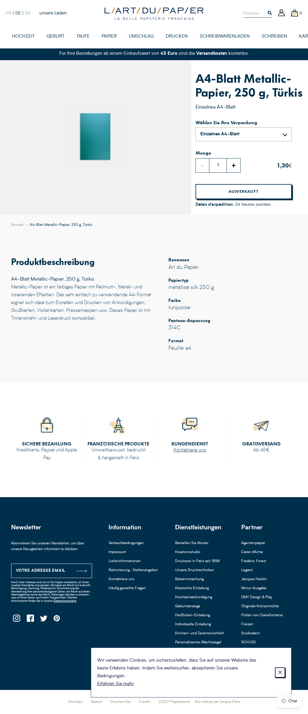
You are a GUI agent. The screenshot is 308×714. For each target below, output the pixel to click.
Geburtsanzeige (187, 606)
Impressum (117, 552)
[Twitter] (43, 620)
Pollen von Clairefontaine (262, 615)
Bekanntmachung (189, 579)
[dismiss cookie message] (280, 672)
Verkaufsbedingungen (126, 543)
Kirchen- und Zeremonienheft (199, 633)
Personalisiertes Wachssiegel (198, 642)
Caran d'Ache (252, 552)
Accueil (17, 225)
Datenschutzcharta (64, 601)
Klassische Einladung (192, 588)
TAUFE (83, 36)
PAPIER (109, 36)
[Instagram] (16, 620)
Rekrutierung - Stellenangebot (133, 570)
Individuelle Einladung (193, 624)
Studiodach (250, 633)
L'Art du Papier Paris (154, 13)
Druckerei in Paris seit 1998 (197, 561)
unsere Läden (53, 13)
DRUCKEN (177, 36)
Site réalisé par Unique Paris (217, 702)
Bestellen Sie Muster (191, 543)
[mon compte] (281, 13)
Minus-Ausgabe (253, 588)
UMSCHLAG (141, 36)
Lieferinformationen (125, 561)
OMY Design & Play (256, 597)
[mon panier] (294, 13)
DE (18, 13)
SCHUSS (248, 642)
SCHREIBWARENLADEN (225, 36)
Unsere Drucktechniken (194, 570)
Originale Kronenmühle (260, 606)
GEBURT (55, 36)
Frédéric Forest (253, 561)
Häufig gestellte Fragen (127, 588)
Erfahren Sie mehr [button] (115, 684)
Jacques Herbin (254, 579)
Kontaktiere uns (190, 450)
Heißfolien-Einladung (192, 615)
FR (8, 13)
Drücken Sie (120, 702)
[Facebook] (30, 620)
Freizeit (247, 624)
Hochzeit (75, 702)
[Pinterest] (57, 620)
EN (27, 13)
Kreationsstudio (187, 552)
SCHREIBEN (274, 36)
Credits (144, 702)
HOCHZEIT (23, 36)
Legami (247, 570)
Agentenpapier (253, 543)
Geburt (96, 702)
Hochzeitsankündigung (193, 597)
